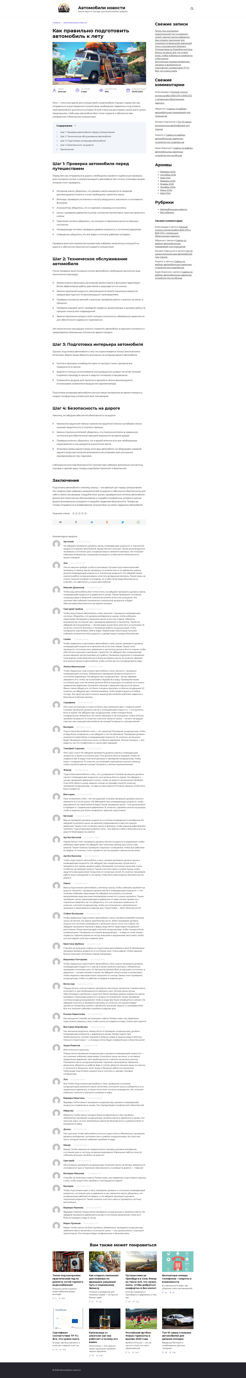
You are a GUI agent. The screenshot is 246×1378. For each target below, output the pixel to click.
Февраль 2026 (167, 172)
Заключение (67, 149)
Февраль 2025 (167, 181)
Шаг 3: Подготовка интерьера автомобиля (83, 141)
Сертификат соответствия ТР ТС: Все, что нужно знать (66, 1335)
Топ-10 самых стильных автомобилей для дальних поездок (176, 1335)
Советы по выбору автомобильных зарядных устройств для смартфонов (170, 139)
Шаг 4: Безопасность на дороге (77, 145)
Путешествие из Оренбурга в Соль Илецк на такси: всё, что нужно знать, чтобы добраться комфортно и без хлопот (141, 1281)
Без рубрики (167, 212)
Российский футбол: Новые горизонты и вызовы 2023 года (138, 1335)
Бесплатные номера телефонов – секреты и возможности (176, 1278)
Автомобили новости (101, 7)
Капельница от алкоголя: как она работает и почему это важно (103, 1337)
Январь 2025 (167, 184)
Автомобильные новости (68, 80)
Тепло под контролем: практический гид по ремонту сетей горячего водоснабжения (172, 34)
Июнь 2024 (166, 190)
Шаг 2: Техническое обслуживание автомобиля (85, 136)
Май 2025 (165, 178)
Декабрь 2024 (167, 187)
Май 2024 (165, 193)
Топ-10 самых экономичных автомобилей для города (173, 126)
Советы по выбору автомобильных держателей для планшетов (173, 112)
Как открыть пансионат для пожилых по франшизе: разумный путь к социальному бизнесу (173, 43)
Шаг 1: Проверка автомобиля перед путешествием (87, 132)
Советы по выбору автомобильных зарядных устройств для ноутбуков (174, 152)
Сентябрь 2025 (168, 175)
